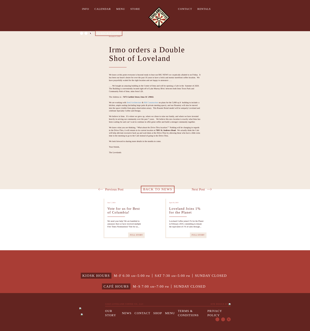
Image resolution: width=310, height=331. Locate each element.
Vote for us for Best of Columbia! (123, 210)
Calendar (102, 8)
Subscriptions (108, 33)
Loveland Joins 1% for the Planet (185, 210)
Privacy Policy (214, 313)
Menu (120, 8)
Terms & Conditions (188, 313)
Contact (142, 313)
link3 (185, 249)
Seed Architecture (134, 102)
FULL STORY (136, 235)
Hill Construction (151, 102)
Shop (157, 313)
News (127, 313)
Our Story (110, 313)
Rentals (204, 8)
